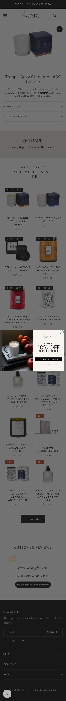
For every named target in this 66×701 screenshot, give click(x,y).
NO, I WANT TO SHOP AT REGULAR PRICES (48, 365)
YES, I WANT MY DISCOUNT (49, 359)
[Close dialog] (62, 332)
